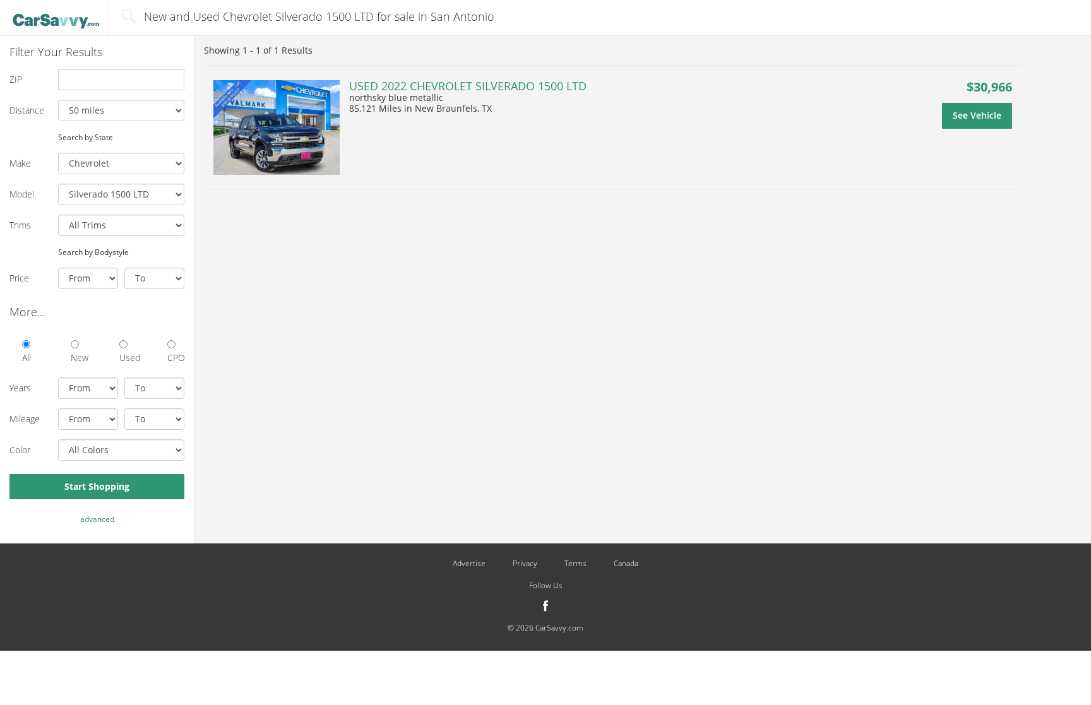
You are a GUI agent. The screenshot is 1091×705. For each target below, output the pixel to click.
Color (19, 450)
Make (20, 163)
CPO (175, 358)
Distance (26, 110)
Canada (626, 563)
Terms (575, 563)
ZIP (15, 79)
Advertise (469, 563)
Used (127, 358)
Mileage (24, 419)
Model (21, 194)
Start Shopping (96, 486)
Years (20, 388)
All (26, 358)
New (79, 358)
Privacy (525, 563)
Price (19, 278)
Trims (20, 225)
